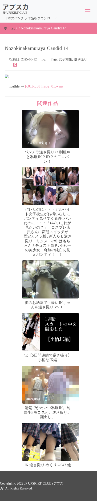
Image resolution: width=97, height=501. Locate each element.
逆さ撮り (80, 59)
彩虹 (29, 346)
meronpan (33, 398)
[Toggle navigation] (87, 11)
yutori (30, 455)
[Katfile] (15, 64)
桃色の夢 (32, 293)
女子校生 (65, 59)
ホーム (9, 28)
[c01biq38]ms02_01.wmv (44, 86)
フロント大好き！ (38, 143)
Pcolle (30, 200)
